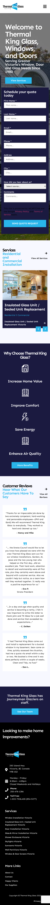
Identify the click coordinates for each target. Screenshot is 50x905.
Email (7, 128)
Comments (9, 192)
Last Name (10, 114)
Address (8, 155)
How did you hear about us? (18, 182)
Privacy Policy (22, 211)
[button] (38, 329)
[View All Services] (46, 253)
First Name (10, 101)
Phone (8, 141)
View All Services (39, 258)
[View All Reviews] (46, 489)
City (6, 168)
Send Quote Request (25, 223)
